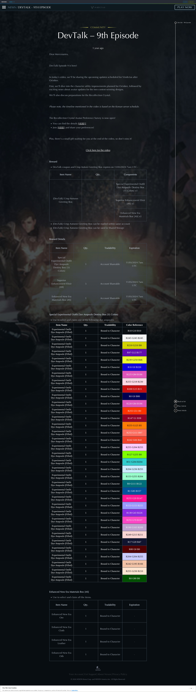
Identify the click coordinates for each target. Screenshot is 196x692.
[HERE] (61, 127)
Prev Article (181, 406)
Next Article (181, 411)
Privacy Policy (119, 674)
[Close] (191, 688)
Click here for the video (98, 150)
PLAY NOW (184, 7)
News (12, 7)
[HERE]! (82, 123)
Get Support (90, 674)
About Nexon (104, 674)
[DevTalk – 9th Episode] (175, 23)
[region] (98, 688)
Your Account (76, 674)
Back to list (181, 402)
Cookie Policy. (75, 690)
